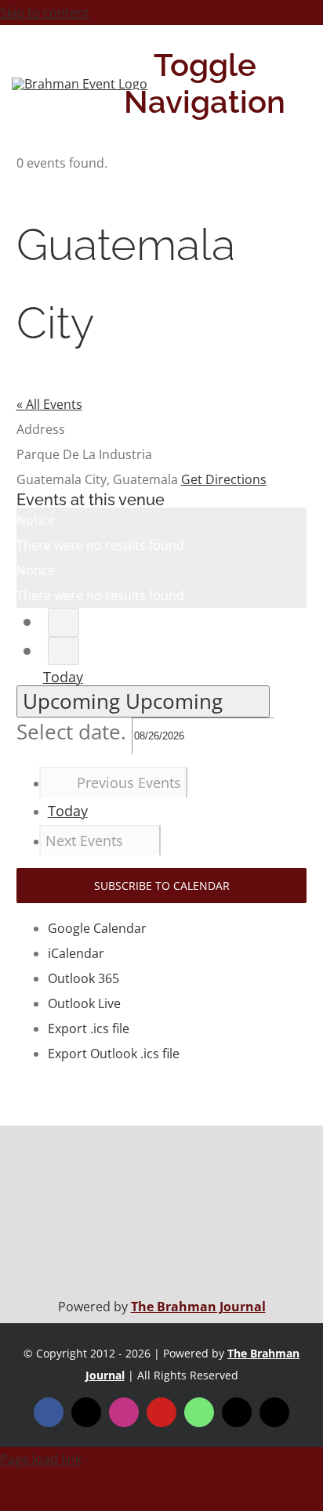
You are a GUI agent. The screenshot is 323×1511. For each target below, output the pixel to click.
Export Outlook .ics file (114, 1053)
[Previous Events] (63, 622)
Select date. (74, 732)
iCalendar (76, 953)
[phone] (274, 1412)
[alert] (161, 533)
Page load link (41, 1459)
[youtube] (161, 1412)
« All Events (49, 404)
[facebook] (49, 1412)
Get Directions (224, 479)
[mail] (237, 1412)
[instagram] (124, 1412)
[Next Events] (63, 651)
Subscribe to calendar (162, 885)
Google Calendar (97, 928)
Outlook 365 (83, 978)
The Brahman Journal (198, 1306)
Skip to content (44, 12)
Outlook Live (84, 1003)
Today (63, 676)
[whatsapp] (199, 1412)
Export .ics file (88, 1028)
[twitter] (86, 1412)
